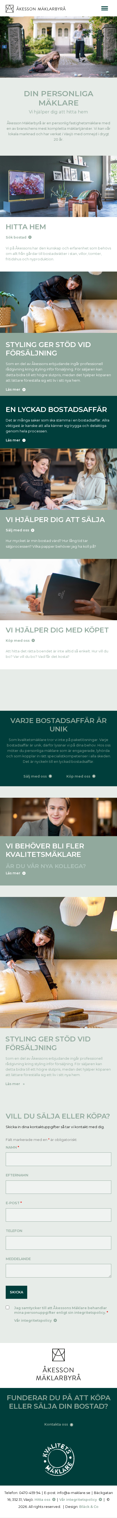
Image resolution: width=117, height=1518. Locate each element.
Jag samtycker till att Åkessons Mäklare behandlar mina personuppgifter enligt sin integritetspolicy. (61, 1310)
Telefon (14, 1231)
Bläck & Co (88, 1507)
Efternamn (17, 1175)
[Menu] (104, 8)
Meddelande (18, 1259)
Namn (12, 1147)
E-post (14, 1203)
